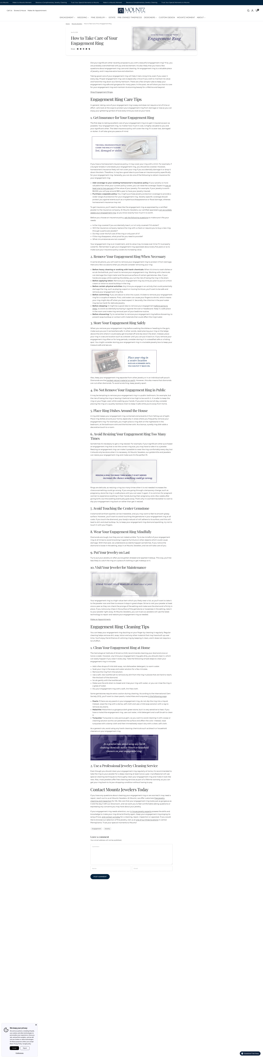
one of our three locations (147, 820)
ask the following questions (136, 218)
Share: (73, 49)
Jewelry (107, 828)
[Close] (36, 1025)
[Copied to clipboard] (89, 49)
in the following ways (157, 696)
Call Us (9, 10)
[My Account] (252, 10)
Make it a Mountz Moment (91, 2)
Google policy (26, 1044)
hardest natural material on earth (120, 380)
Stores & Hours (20, 10)
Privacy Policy (18, 1044)
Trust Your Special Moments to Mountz (64, 2)
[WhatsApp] (86, 49)
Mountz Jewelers (77, 23)
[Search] (248, 10)
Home (68, 23)
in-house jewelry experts (140, 811)
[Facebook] (78, 49)
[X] (80, 49)
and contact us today (111, 817)
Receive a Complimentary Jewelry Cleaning (30, 2)
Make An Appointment (37, 10)
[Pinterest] (83, 49)
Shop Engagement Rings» (101, 92)
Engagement (96, 828)
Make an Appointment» (100, 619)
